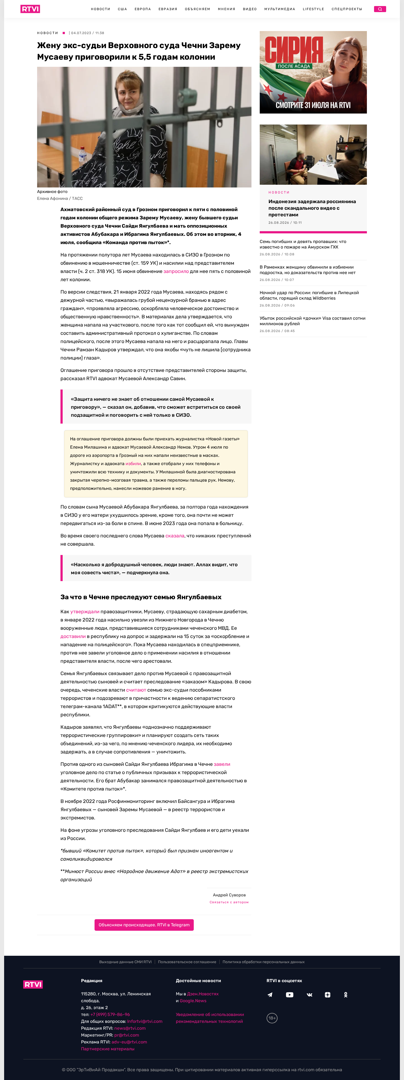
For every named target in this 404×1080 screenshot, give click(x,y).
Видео (250, 9)
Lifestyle (313, 9)
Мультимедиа (279, 9)
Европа (143, 9)
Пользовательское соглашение (187, 962)
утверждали (84, 612)
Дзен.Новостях (203, 993)
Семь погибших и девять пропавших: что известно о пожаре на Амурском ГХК (303, 244)
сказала (174, 536)
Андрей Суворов (229, 895)
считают (136, 690)
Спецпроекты (347, 9)
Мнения (227, 9)
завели (222, 764)
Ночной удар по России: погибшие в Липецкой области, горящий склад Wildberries (309, 295)
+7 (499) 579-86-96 (110, 1014)
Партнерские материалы (107, 1048)
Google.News (193, 1000)
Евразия (168, 9)
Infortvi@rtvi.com (144, 1021)
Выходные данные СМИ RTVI (125, 962)
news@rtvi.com (130, 1028)
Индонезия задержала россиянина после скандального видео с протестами (312, 208)
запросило (176, 271)
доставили (73, 636)
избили (133, 463)
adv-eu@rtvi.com (129, 1042)
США (122, 9)
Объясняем (198, 9)
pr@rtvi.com (126, 1035)
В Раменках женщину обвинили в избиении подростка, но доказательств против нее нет (308, 269)
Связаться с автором (229, 902)
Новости (100, 9)
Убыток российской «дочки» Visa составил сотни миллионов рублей (313, 321)
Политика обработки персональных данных (264, 962)
